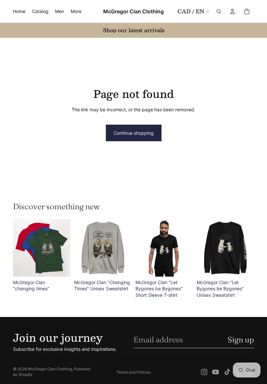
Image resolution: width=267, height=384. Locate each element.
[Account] (232, 11)
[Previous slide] (20, 248)
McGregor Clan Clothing (50, 368)
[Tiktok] (227, 372)
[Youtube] (215, 372)
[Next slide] (63, 248)
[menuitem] (76, 11)
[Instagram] (204, 372)
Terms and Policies (134, 372)
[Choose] (60, 266)
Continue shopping (134, 133)
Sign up (241, 339)
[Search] (219, 11)
